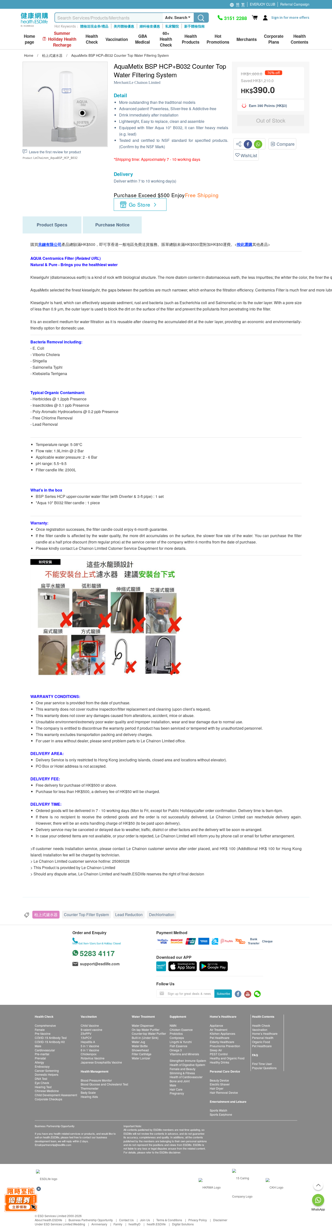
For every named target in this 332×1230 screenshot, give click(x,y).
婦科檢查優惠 (150, 26)
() (88, 258)
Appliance (216, 1025)
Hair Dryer (216, 1088)
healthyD (134, 1224)
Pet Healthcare (219, 1038)
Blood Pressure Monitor (96, 1080)
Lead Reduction (129, 914)
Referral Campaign (294, 4)
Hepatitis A (88, 1042)
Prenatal (40, 1058)
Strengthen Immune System (188, 1060)
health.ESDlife (156, 1224)
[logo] (34, 27)
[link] (46, 1178)
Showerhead (140, 1050)
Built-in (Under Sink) (145, 1038)
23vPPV (86, 1033)
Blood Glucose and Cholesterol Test (104, 1084)
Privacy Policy (197, 1220)
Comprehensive (45, 1025)
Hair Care (176, 1089)
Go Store (139, 204)
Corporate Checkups (48, 1099)
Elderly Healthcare (222, 1042)
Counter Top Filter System (86, 914)
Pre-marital (42, 1054)
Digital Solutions (183, 1224)
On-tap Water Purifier (145, 1029)
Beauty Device (219, 1080)
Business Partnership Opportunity (91, 1220)
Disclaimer (220, 1220)
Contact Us (126, 1220)
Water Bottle (140, 1046)
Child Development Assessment (56, 1095)
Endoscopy (42, 1066)
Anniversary (99, 1224)
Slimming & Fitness (182, 1073)
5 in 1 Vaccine (90, 1046)
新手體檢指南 (194, 26)
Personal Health (262, 1038)
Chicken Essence (181, 1029)
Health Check (261, 1025)
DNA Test (41, 1078)
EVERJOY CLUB (262, 4)
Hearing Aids (89, 1096)
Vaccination (259, 1029)
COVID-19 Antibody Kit (50, 1042)
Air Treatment (218, 1029)
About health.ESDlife (48, 1220)
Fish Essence (178, 1046)
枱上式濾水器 (46, 914)
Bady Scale (88, 1092)
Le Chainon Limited (144, 82)
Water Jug (138, 1042)
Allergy (39, 1062)
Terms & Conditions (169, 1220)
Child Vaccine (90, 1025)
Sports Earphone (221, 1114)
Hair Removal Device (224, 1092)
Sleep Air (216, 1050)
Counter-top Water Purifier (149, 1033)
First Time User (262, 1064)
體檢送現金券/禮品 (94, 26)
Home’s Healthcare (265, 1033)
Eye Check (42, 1083)
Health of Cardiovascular (186, 1077)
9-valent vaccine (91, 1029)
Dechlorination (161, 914)
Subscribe (223, 993)
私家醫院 (172, 26)
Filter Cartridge (141, 1054)
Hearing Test (43, 1087)
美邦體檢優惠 (124, 26)
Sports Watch (218, 1110)
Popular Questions (264, 1068)
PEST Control (219, 1054)
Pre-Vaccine (43, 1033)
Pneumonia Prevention (225, 1046)
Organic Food (261, 1042)
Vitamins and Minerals (184, 1054)
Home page (29, 39)
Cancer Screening (47, 1070)
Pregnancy (177, 1093)
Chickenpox (88, 1054)
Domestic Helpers (46, 1074)
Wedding (79, 1224)
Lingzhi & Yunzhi (181, 1042)
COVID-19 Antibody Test (51, 1038)
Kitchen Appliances (222, 1033)
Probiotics (176, 1033)
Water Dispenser (143, 1025)
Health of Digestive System (187, 1065)
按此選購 (244, 244)
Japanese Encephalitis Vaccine (101, 1062)
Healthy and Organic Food (227, 1058)
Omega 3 (176, 1050)
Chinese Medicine (47, 1091)
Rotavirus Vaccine (93, 1058)
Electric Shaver (220, 1084)
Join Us (145, 1220)
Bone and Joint (180, 1081)
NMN (173, 1025)
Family (118, 1224)
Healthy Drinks (219, 1062)
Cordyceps (177, 1038)
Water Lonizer (141, 1058)
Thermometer (89, 1088)
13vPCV (86, 1038)
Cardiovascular (45, 1050)
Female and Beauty (182, 1069)
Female (40, 1029)
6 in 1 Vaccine (90, 1050)
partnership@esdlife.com (56, 1145)
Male (38, 1046)
